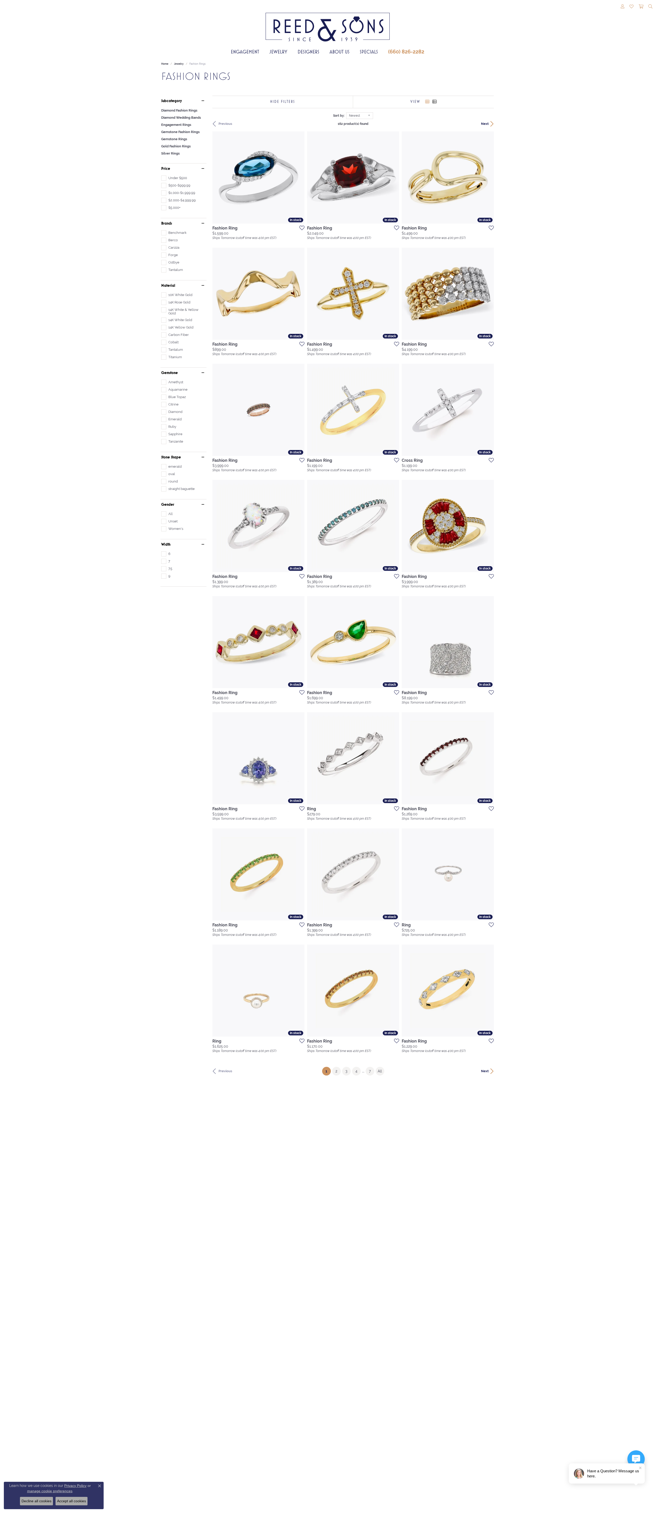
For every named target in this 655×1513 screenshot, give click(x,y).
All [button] (380, 1071)
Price (165, 169)
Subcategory (171, 101)
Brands (166, 223)
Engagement (245, 52)
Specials (369, 52)
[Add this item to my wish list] (300, 228)
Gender (167, 504)
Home (164, 63)
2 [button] (336, 1071)
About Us (340, 52)
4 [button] (356, 1071)
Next (485, 124)
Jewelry (278, 52)
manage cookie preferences (49, 1491)
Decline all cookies (36, 1501)
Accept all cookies (71, 1501)
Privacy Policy (75, 1486)
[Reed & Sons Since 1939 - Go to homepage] (328, 23)
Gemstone (169, 373)
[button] (622, 7)
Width (165, 544)
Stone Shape (171, 457)
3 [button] (346, 1071)
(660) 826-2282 (406, 52)
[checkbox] (174, 178)
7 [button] (370, 1071)
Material (168, 285)
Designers (308, 52)
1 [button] (328, 1071)
